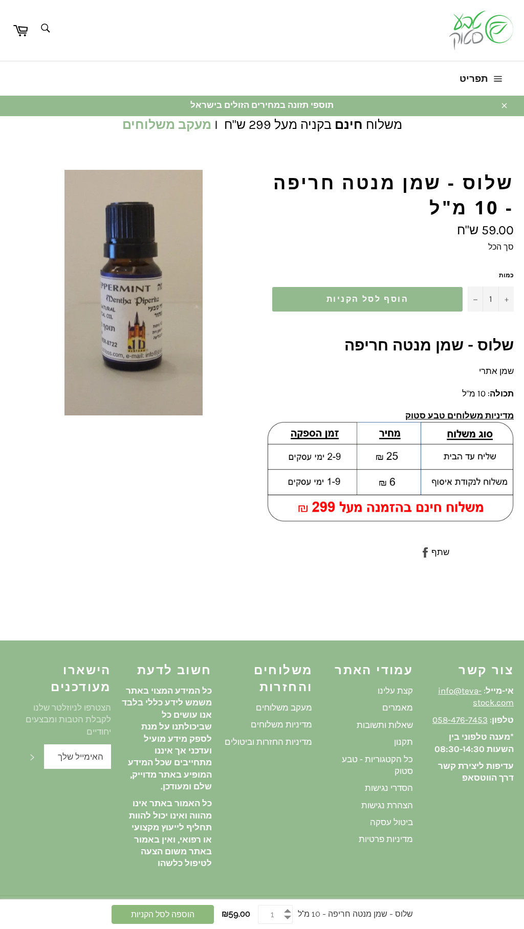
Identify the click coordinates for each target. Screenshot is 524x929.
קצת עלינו (395, 690)
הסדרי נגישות (389, 788)
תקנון (403, 742)
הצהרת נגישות (387, 805)
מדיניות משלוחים (281, 724)
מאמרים (397, 707)
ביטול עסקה (391, 822)
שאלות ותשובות (385, 725)
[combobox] (44, 28)
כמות (506, 275)
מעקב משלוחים (166, 124)
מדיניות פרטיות (386, 839)
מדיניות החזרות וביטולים (268, 742)
